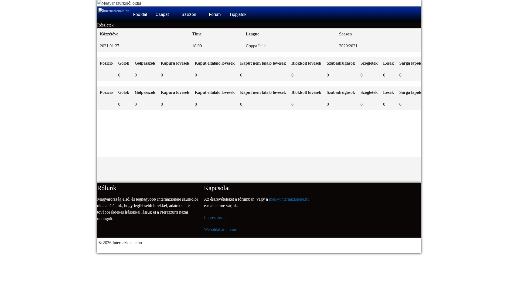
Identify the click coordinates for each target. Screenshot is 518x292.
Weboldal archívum (220, 229)
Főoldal (140, 14)
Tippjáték (238, 14)
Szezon (189, 14)
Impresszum (214, 217)
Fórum (215, 14)
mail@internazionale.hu (289, 199)
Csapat (163, 14)
